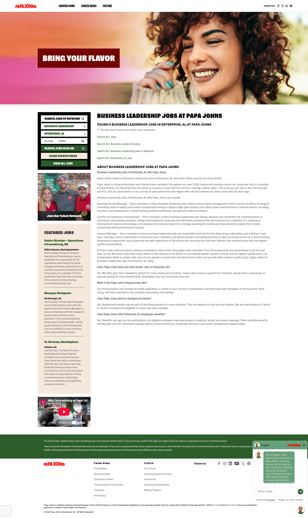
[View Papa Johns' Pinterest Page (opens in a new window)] (249, 464)
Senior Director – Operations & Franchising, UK (63, 242)
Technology (100, 495)
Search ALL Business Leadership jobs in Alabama (125, 151)
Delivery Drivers (102, 474)
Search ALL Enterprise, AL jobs (114, 158)
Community (150, 479)
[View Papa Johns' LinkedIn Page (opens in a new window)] (231, 464)
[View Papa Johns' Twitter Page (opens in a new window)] (243, 464)
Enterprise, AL (54, 133)
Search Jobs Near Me (59, 148)
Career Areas (90, 6)
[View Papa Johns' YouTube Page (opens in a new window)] (237, 464)
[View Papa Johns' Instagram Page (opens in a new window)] (225, 464)
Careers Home (67, 6)
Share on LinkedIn (286, 5)
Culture (109, 6)
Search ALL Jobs (106, 136)
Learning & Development (156, 484)
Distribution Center (103, 479)
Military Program (152, 490)
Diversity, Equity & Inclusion (158, 474)
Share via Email (290, 5)
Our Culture (150, 468)
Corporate (99, 490)
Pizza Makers (100, 468)
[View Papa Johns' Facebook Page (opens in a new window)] (219, 464)
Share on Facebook (278, 5)
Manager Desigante (57, 293)
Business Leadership (59, 126)
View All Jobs (63, 163)
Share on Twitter (282, 5)
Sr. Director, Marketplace (61, 342)
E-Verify (216, 505)
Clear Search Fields (63, 156)
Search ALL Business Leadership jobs (118, 143)
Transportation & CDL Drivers (108, 484)
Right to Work (230, 505)
